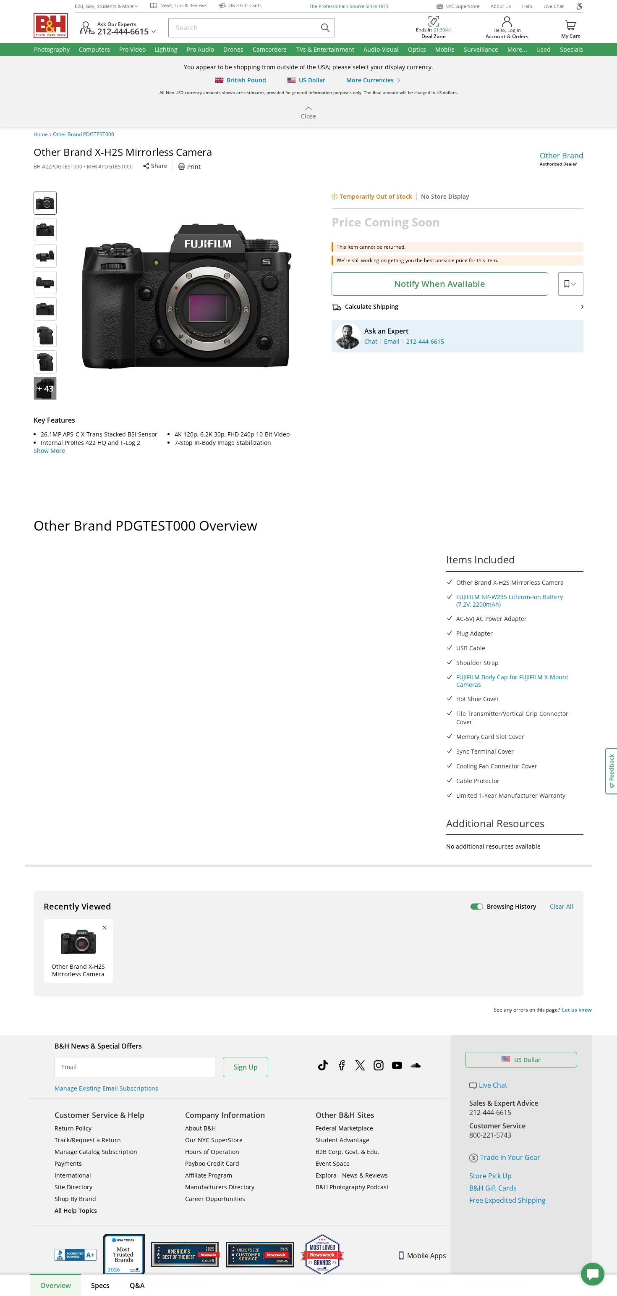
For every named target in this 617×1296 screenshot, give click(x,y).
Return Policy (73, 1128)
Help (527, 6)
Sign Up (245, 1067)
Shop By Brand (75, 1199)
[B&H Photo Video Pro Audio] (54, 25)
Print (194, 167)
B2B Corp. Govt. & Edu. (347, 1152)
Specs (100, 1285)
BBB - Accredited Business (76, 1255)
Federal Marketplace (344, 1128)
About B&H (200, 1128)
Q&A (137, 1285)
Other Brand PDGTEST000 (83, 134)
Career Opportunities (215, 1199)
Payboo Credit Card (212, 1163)
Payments (68, 1163)
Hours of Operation (212, 1152)
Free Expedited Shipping (507, 1200)
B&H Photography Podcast (352, 1187)
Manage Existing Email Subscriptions (106, 1088)
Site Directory (73, 1187)
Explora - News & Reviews (352, 1175)
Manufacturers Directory (219, 1187)
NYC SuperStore (462, 6)
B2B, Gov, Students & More (104, 6)
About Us (501, 6)
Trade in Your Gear (510, 1157)
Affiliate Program (208, 1175)
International (73, 1175)
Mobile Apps (426, 1255)
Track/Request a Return (88, 1140)
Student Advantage (342, 1140)
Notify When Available (439, 283)
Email (69, 1067)
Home (41, 134)
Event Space (333, 1163)
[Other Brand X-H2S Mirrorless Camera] (187, 297)
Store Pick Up (490, 1175)
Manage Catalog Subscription (96, 1152)
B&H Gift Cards (493, 1188)
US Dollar (527, 1060)
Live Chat (554, 6)
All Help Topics (76, 1211)
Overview (55, 1285)
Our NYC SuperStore (214, 1140)
